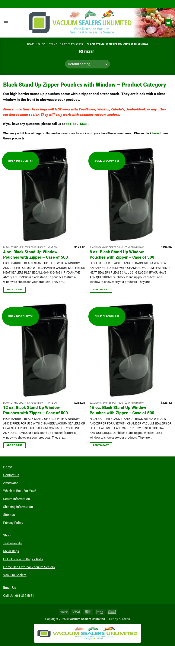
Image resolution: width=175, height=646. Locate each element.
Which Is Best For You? (19, 491)
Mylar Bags (11, 551)
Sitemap (9, 515)
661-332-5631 (77, 124)
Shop (41, 44)
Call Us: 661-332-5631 (18, 596)
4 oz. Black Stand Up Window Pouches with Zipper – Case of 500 (35, 254)
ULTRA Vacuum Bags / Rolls (23, 559)
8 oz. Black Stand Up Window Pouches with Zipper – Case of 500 (122, 254)
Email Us (9, 588)
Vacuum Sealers (14, 575)
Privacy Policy (13, 523)
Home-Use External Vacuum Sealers (29, 567)
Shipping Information (18, 507)
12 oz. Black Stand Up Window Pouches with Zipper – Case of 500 (35, 410)
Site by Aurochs (119, 619)
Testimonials (12, 543)
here (155, 133)
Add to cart (14, 289)
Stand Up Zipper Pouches (66, 44)
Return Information (16, 499)
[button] (5, 22)
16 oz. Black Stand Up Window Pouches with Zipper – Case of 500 (122, 410)
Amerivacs (10, 483)
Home (30, 44)
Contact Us (11, 475)
